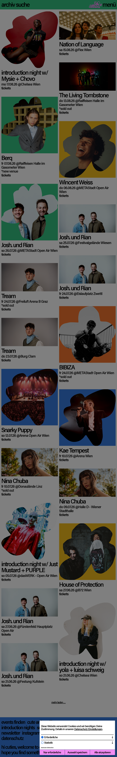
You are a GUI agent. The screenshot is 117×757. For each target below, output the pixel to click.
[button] (77, 737)
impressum (44, 747)
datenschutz (50, 747)
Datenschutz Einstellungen (88, 729)
